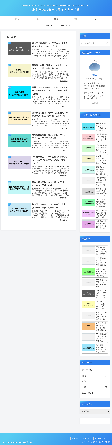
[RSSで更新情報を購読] (96, 103)
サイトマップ (87, 438)
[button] (107, 43)
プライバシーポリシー (102, 438)
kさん (94, 74)
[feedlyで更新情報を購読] (93, 103)
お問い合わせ (76, 438)
